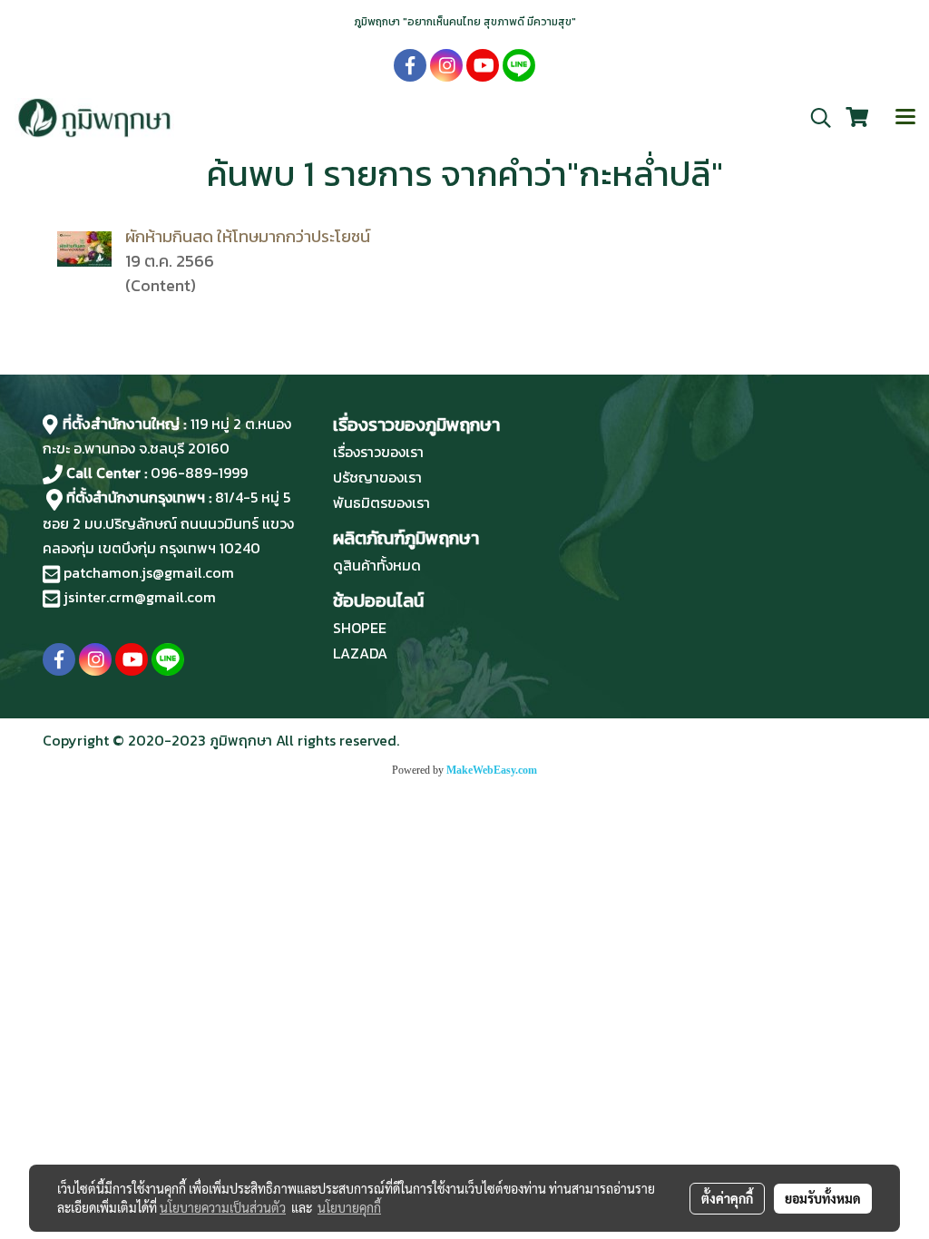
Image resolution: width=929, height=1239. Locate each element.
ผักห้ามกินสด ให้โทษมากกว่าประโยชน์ (247, 236)
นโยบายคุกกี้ (349, 1207)
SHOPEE (359, 628)
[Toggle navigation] (905, 118)
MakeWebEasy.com (491, 770)
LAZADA (360, 653)
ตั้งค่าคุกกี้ (727, 1198)
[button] (815, 118)
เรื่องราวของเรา (378, 452)
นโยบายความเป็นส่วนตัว (223, 1207)
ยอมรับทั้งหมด (823, 1198)
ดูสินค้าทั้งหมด (377, 565)
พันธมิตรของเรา (381, 502)
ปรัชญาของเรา (377, 477)
